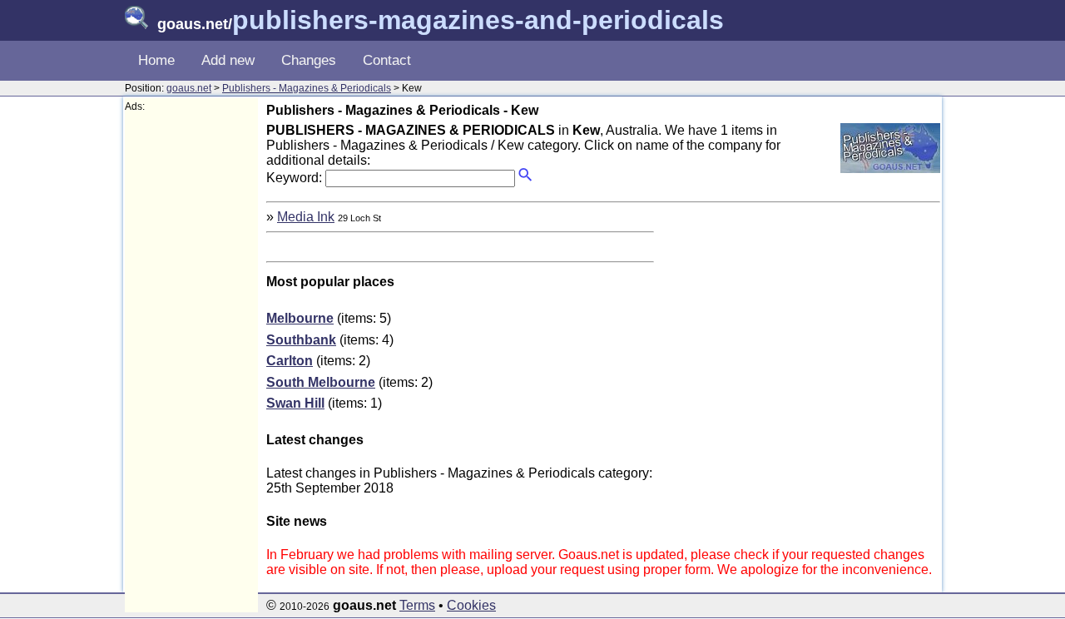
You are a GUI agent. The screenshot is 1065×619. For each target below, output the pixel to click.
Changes (308, 60)
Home (156, 60)
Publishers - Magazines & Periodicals (306, 88)
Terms (417, 605)
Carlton (289, 361)
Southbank (301, 340)
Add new (228, 60)
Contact (387, 60)
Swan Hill (295, 403)
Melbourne (300, 318)
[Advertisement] (191, 362)
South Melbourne (320, 382)
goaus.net (188, 88)
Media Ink (305, 217)
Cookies (471, 605)
